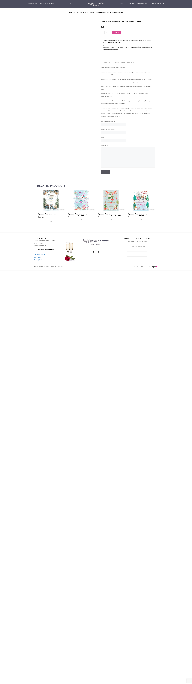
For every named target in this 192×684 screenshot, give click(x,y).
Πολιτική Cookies (38, 260)
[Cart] (163, 3)
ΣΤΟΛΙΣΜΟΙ (131, 3)
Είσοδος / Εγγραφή (156, 3)
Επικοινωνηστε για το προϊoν (124, 62)
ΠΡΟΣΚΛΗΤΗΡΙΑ (81, 12)
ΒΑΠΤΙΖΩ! (75, 12)
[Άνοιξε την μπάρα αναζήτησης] (71, 4)
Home (70, 12)
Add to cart (117, 32)
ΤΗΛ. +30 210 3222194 (142, 3)
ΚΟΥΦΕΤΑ (123, 3)
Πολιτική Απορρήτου (39, 254)
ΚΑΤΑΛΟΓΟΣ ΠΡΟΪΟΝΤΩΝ (47, 3)
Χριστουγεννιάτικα (90, 12)
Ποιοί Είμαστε (32, 3)
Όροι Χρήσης (37, 257)
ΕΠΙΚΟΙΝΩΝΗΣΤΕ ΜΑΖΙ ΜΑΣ (46, 250)
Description (107, 62)
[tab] (107, 62)
